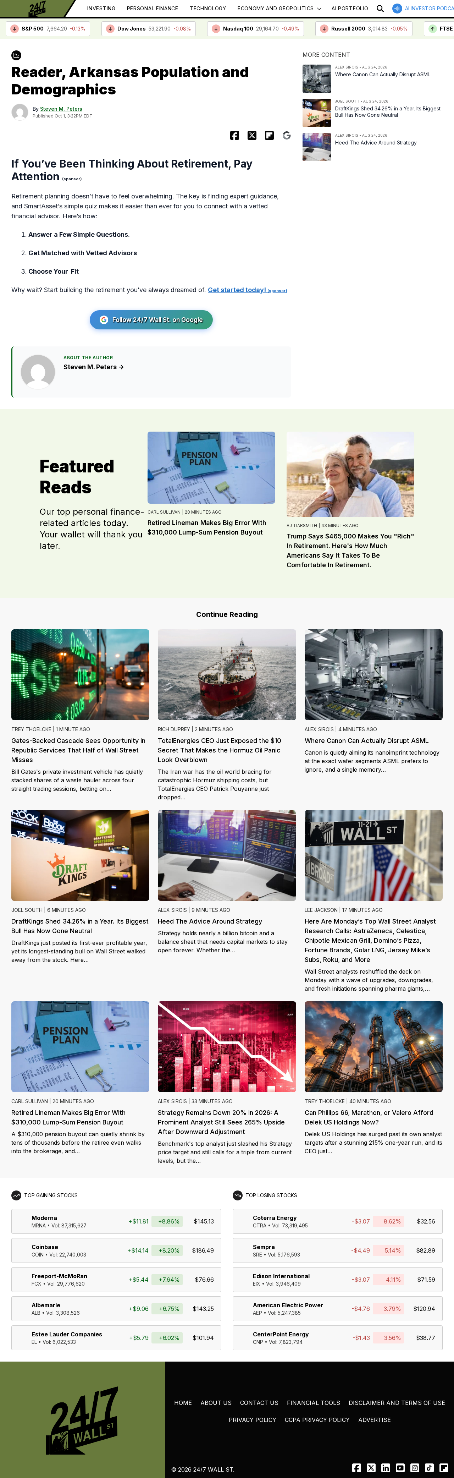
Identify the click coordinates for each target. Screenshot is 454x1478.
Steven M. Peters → (93, 367)
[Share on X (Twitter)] (252, 135)
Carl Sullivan (164, 512)
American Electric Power (288, 1305)
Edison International (281, 1276)
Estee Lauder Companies (67, 1334)
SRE (257, 1255)
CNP (258, 1342)
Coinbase (45, 1246)
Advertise (374, 1419)
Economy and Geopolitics (276, 8)
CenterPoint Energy (281, 1334)
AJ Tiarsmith (302, 525)
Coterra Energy (275, 1217)
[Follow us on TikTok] (429, 1467)
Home (183, 1402)
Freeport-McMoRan (59, 1276)
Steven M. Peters (61, 109)
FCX (36, 1284)
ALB (36, 1313)
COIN (38, 1255)
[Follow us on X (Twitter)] (371, 1467)
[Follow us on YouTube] (400, 1467)
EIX (256, 1284)
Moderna (44, 1217)
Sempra (264, 1246)
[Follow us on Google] (286, 135)
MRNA (39, 1225)
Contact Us (259, 1402)
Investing (101, 8)
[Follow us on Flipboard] (269, 135)
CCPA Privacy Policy (317, 1419)
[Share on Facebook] (234, 135)
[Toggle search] (380, 8)
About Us (216, 1402)
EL (34, 1342)
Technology (208, 8)
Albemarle (46, 1305)
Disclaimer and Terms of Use (397, 1402)
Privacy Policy (252, 1419)
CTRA (259, 1225)
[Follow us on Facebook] (356, 1467)
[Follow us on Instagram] (414, 1467)
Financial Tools (313, 1402)
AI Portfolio (350, 8)
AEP (257, 1313)
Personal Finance (152, 8)
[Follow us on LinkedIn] (385, 1467)
